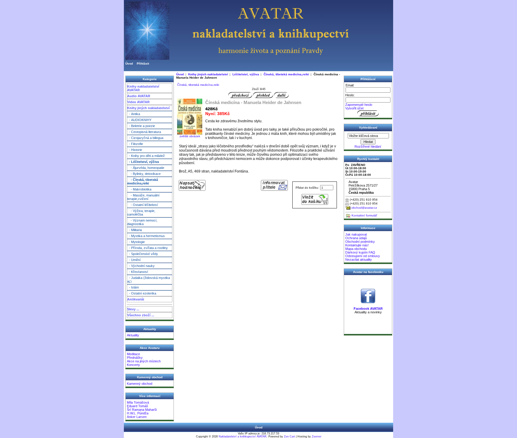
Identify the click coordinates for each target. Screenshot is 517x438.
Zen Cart (289, 436)
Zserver (316, 436)
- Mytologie (136, 242)
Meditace (133, 354)
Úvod (129, 63)
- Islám (133, 287)
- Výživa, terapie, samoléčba (141, 212)
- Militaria (134, 230)
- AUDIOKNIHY (139, 120)
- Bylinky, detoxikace (144, 173)
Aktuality (133, 335)
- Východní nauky (141, 266)
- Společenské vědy (142, 254)
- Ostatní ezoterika (141, 293)
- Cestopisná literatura (144, 132)
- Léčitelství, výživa (143, 162)
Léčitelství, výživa (245, 74)
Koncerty (133, 365)
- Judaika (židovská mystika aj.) (148, 279)
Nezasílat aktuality (358, 259)
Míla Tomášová (138, 402)
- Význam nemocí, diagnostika (142, 222)
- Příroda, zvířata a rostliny (147, 248)
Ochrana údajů (356, 238)
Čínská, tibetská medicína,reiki (286, 74)
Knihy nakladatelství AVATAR (143, 88)
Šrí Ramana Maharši (142, 409)
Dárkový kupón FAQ (360, 252)
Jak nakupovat (356, 234)
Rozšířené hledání (368, 146)
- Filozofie (135, 144)
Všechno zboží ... (140, 315)
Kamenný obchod (139, 383)
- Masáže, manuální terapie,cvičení (143, 197)
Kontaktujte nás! (357, 245)
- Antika (133, 114)
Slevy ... (133, 309)
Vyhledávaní (368, 127)
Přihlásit (143, 63)
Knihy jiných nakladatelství (148, 108)
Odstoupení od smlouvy (362, 256)
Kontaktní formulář (364, 215)
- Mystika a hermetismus (146, 236)
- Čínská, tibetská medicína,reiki (142, 181)
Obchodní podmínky (360, 241)
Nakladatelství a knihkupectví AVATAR (243, 436)
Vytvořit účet (354, 108)
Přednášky (135, 357)
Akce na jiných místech (144, 361)
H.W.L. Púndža (137, 413)
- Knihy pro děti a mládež (146, 156)
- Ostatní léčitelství (142, 205)
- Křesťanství (137, 272)
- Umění (134, 260)
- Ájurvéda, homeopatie (145, 168)
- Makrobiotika (139, 189)
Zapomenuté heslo (358, 104)
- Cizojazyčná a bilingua (145, 138)
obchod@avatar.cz (364, 207)
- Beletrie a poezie (141, 126)
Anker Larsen (137, 417)
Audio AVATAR (138, 96)
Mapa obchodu (356, 249)
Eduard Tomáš (137, 406)
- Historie (134, 150)
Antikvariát (135, 299)
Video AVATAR (138, 102)
